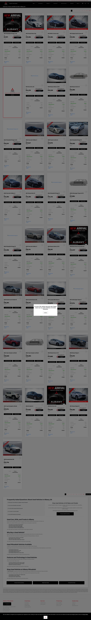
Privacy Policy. (85, 614)
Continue (45, 312)
